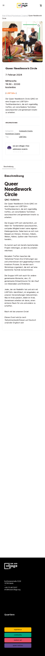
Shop (9, 16)
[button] (39, 26)
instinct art (18, 640)
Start (4, 16)
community (18, 635)
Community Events (26, 131)
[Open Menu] (3, 5)
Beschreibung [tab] (8, 166)
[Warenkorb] (40, 5)
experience (18, 629)
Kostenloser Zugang (19, 16)
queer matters (18, 645)
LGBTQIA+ (23, 137)
